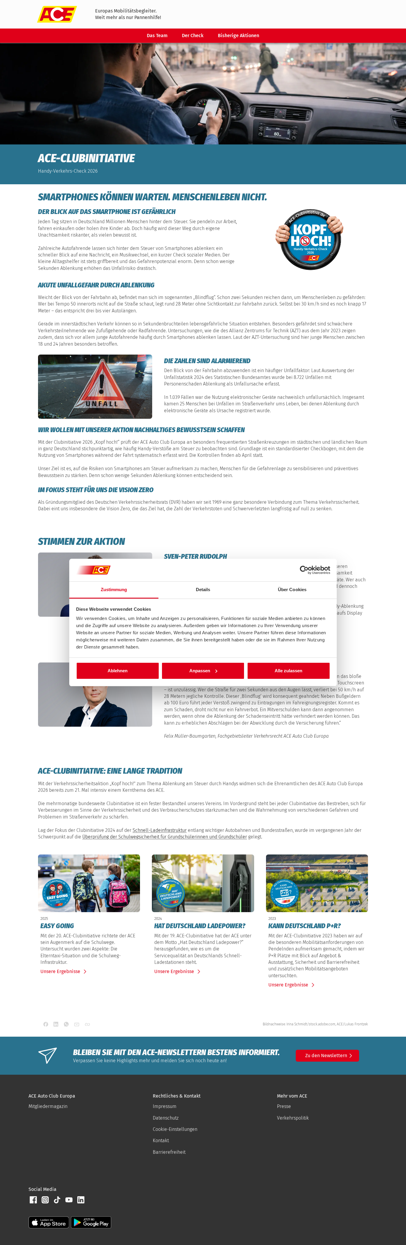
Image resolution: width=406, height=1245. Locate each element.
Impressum (165, 1106)
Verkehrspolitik (293, 1118)
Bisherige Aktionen (238, 35)
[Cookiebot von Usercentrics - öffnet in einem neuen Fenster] (304, 570)
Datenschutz (166, 1118)
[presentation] (89, 926)
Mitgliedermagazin (48, 1106)
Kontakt (161, 1140)
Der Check (193, 35)
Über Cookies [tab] (292, 589)
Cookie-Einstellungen (175, 1129)
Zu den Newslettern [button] (326, 1055)
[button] (33, 1200)
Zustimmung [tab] (114, 589)
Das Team (157, 35)
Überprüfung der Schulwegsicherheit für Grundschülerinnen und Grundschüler (164, 837)
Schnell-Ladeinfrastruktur (160, 830)
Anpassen (199, 670)
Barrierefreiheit (169, 1152)
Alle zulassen (288, 670)
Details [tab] (203, 589)
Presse (284, 1106)
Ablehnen (118, 670)
